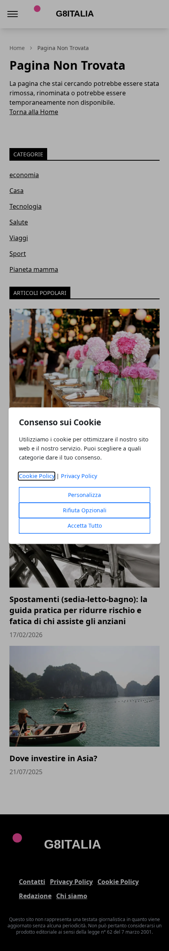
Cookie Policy (37, 476)
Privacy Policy (79, 476)
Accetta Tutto (85, 525)
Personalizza (84, 495)
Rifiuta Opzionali (85, 510)
